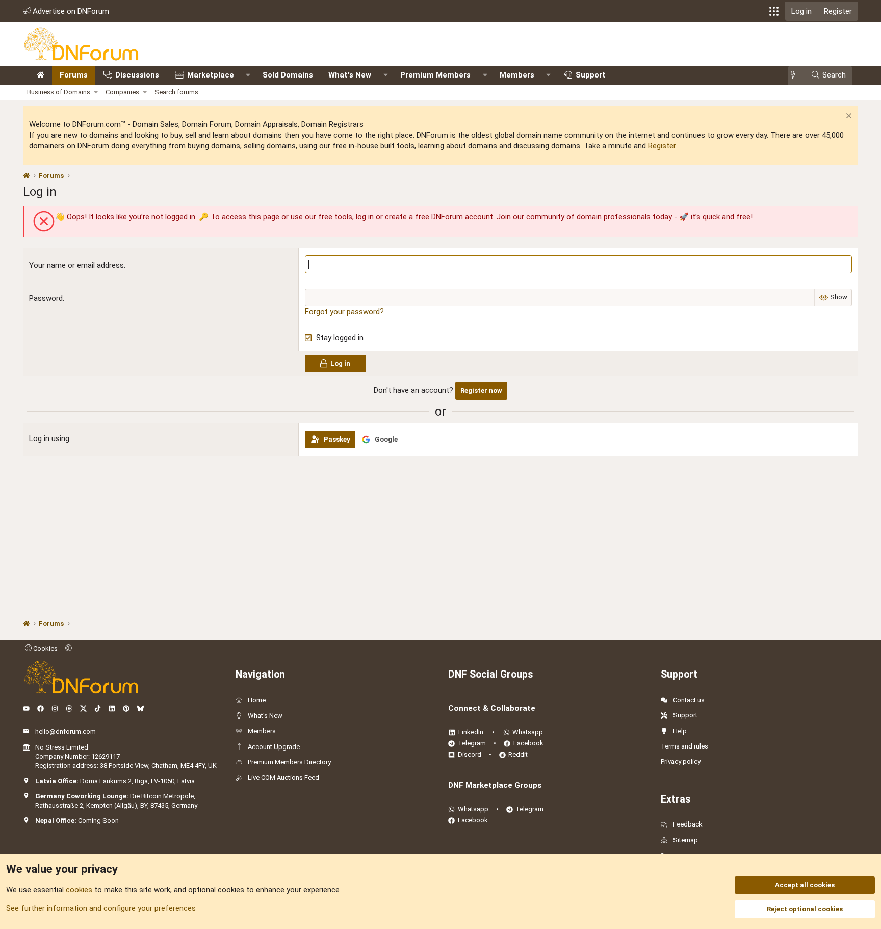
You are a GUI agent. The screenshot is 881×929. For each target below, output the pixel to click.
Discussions (137, 75)
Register (662, 145)
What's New (349, 75)
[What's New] (796, 75)
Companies (122, 92)
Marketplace (210, 75)
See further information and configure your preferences (101, 908)
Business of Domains (58, 92)
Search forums (176, 92)
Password (46, 298)
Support (591, 75)
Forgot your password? (344, 311)
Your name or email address (76, 265)
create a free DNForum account (439, 216)
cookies (79, 889)
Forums (74, 75)
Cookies (45, 648)
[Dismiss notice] (847, 117)
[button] (774, 11)
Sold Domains (288, 75)
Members (517, 75)
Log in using (49, 438)
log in (365, 216)
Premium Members (435, 75)
